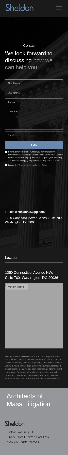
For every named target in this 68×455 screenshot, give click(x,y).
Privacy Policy (41, 165)
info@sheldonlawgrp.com (27, 212)
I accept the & (27, 165)
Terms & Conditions (37, 437)
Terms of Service (25, 165)
